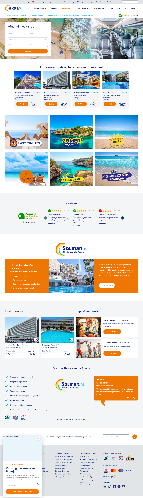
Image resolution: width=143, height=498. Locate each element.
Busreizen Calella (61, 465)
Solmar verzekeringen (87, 462)
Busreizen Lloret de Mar (63, 462)
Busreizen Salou (60, 468)
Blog (90, 2)
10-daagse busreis (61, 477)
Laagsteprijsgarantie (36, 16)
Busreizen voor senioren (63, 474)
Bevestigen (134, 437)
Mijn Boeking (46, 2)
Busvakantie (67, 8)
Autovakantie (100, 8)
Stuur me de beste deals (22, 492)
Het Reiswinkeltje (86, 477)
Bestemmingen (131, 8)
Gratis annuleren (52, 16)
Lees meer (112, 332)
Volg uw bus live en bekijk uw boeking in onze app (77, 16)
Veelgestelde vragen (77, 2)
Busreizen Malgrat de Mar (64, 456)
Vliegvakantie (83, 8)
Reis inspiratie (85, 465)
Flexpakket (84, 471)
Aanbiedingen (40, 8)
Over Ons (99, 2)
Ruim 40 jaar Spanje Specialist (16, 16)
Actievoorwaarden (86, 468)
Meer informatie (60, 2)
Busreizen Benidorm (62, 471)
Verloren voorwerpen (87, 480)
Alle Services (84, 456)
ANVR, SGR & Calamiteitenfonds (86, 484)
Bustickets (116, 8)
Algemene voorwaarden (88, 459)
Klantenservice (112, 2)
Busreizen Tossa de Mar (63, 459)
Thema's (53, 8)
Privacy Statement (86, 474)
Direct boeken (107, 285)
